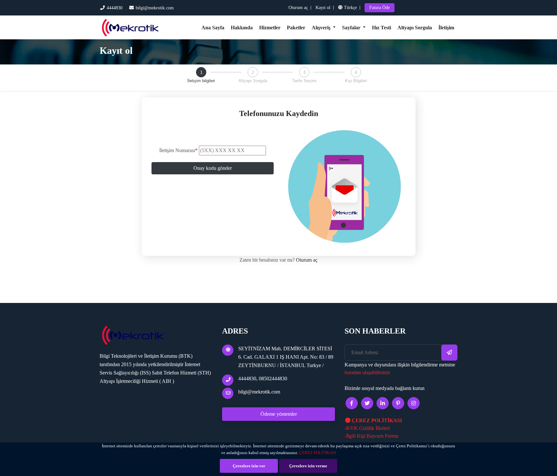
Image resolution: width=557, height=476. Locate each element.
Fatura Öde (379, 7)
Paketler (296, 27)
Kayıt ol (323, 7)
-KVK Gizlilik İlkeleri (367, 428)
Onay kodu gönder (212, 168)
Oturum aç (298, 7)
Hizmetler (269, 27)
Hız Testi (381, 27)
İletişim (446, 27)
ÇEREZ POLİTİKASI (317, 452)
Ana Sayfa (212, 27)
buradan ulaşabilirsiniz (367, 372)
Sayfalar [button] (352, 27)
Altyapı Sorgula (414, 27)
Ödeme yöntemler (278, 414)
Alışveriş (322, 27)
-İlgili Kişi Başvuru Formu (371, 436)
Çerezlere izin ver (249, 465)
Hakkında (242, 27)
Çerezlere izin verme (308, 465)
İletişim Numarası (178, 150)
